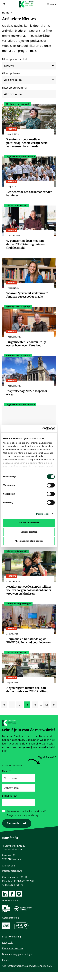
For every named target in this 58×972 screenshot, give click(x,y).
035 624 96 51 (9, 865)
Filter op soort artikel (14, 59)
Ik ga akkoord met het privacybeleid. (26, 811)
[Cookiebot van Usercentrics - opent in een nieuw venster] (42, 429)
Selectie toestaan (29, 532)
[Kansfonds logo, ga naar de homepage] (26, 4)
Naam (6, 771)
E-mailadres (10, 795)
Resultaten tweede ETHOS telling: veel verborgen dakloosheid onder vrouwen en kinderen (28, 590)
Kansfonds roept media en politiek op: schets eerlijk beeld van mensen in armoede (27, 143)
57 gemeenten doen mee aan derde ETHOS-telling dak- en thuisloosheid (25, 244)
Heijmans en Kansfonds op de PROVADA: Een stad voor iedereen (28, 640)
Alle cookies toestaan (29, 522)
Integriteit (7, 942)
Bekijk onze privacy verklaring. (23, 815)
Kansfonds (10, 838)
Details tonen (42, 514)
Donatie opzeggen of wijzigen (17, 954)
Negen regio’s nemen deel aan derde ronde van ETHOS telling (26, 689)
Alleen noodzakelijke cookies (29, 541)
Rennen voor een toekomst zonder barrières (29, 193)
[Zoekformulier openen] (4, 4)
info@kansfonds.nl (12, 870)
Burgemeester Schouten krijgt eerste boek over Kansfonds (26, 343)
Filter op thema (11, 73)
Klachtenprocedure (12, 948)
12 (47, 705)
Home (5, 12)
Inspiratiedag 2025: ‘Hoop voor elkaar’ (26, 392)
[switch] (51, 485)
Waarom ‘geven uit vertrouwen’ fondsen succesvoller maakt (27, 294)
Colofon (6, 960)
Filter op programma (14, 87)
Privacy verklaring (11, 936)
